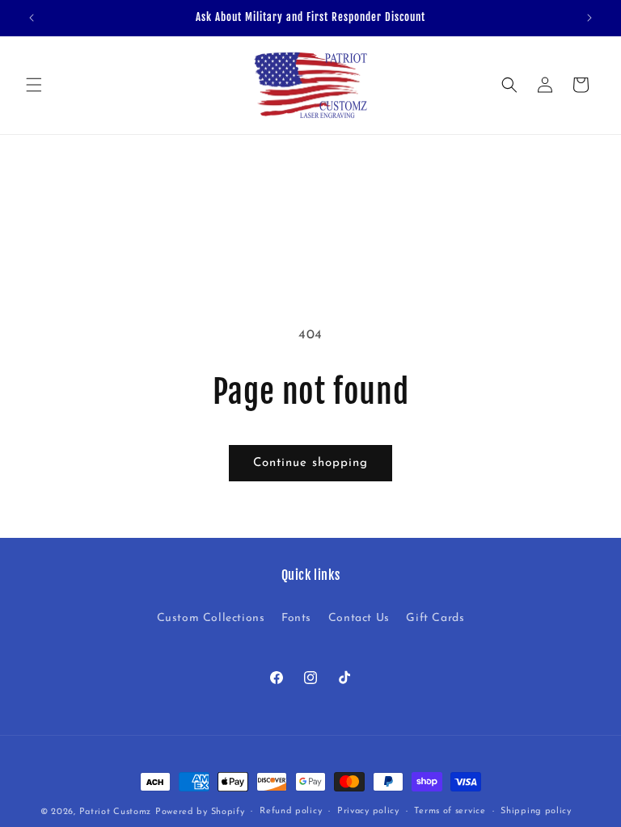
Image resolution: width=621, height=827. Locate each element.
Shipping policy (536, 811)
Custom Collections (211, 618)
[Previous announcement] (31, 18)
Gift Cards (435, 618)
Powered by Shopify (200, 812)
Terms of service (449, 811)
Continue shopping (310, 463)
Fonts (296, 618)
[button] (34, 85)
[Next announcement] (589, 18)
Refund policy (291, 811)
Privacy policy (368, 811)
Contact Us (359, 618)
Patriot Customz (115, 812)
